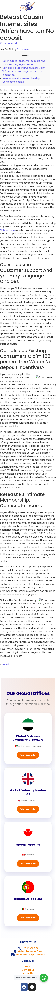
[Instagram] (32, 987)
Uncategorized (8, 43)
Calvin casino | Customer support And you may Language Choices (23, 62)
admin (6, 664)
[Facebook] (24, 987)
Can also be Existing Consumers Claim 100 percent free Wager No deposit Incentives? (23, 71)
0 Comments (24, 49)
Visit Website (28, 755)
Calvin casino (7, 230)
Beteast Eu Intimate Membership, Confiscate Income (21, 80)
